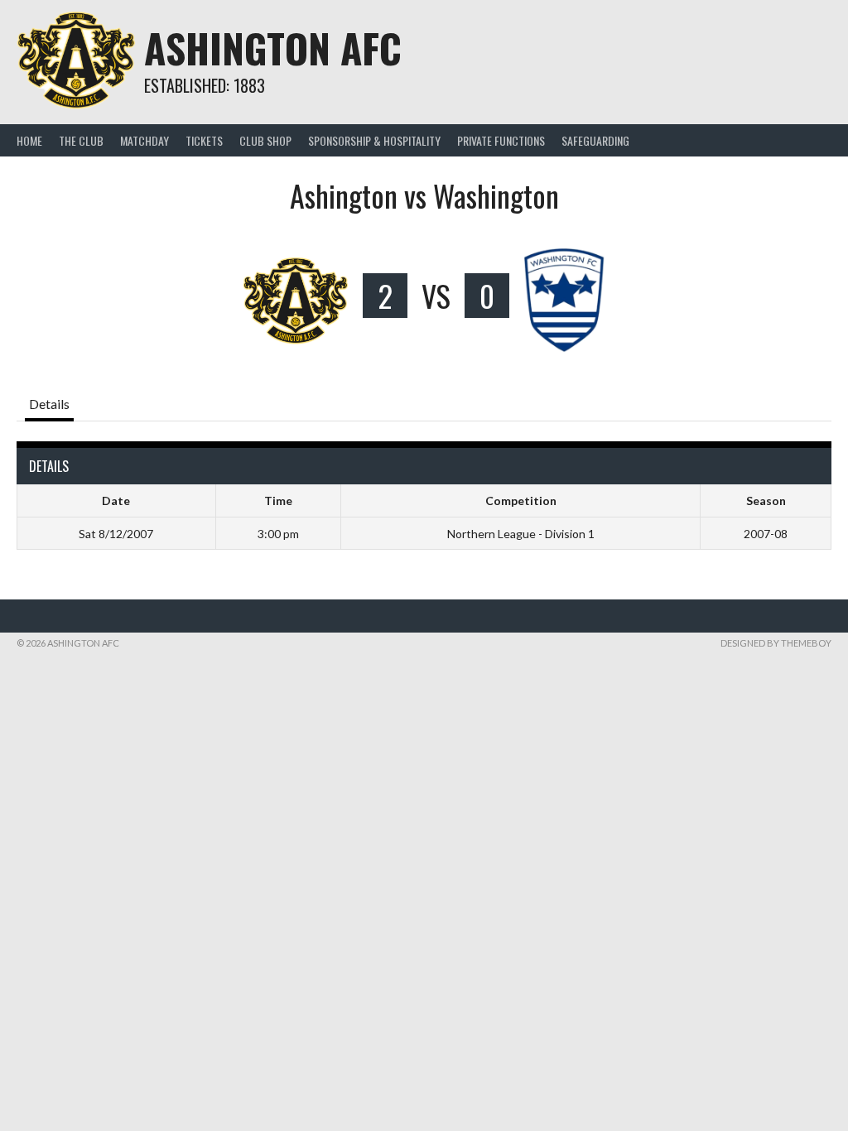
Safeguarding (595, 140)
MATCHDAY (144, 140)
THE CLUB (81, 140)
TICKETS (204, 140)
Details (49, 403)
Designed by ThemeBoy (775, 643)
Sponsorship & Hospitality (374, 140)
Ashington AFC (273, 47)
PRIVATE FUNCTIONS (501, 140)
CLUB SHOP (265, 140)
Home (29, 140)
